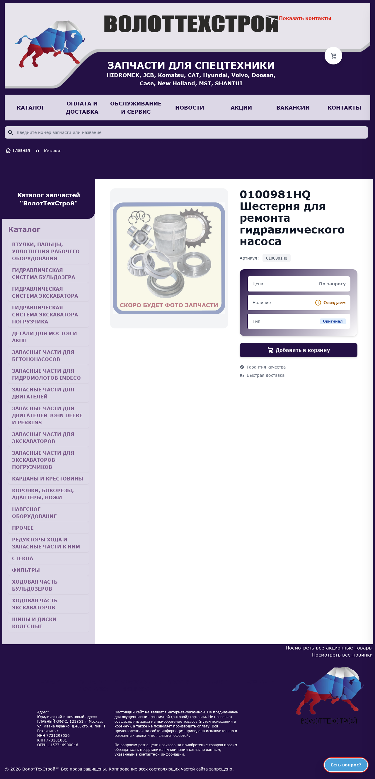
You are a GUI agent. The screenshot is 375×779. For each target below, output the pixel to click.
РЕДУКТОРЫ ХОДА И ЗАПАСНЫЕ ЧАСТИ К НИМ (46, 543)
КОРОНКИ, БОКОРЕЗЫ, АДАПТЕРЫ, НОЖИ (43, 493)
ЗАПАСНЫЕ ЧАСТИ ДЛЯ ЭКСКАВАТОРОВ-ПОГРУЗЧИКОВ (43, 460)
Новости (177, 681)
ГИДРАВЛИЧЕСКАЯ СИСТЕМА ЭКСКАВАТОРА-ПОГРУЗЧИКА (46, 314)
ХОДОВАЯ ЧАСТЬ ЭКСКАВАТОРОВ (34, 604)
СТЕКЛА (22, 558)
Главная (21, 150)
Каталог (52, 150)
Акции (219, 681)
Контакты (260, 681)
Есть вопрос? (346, 764)
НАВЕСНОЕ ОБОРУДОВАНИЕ (34, 512)
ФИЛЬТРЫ (26, 570)
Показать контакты (305, 18)
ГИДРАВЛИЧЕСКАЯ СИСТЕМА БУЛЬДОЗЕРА (43, 273)
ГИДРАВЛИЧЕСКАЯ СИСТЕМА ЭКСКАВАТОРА (45, 292)
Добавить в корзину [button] (303, 350)
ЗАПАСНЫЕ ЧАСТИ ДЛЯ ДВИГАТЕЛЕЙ (43, 393)
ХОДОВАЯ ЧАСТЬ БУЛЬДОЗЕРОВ (34, 585)
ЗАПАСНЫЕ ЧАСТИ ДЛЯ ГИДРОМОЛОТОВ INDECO (46, 374)
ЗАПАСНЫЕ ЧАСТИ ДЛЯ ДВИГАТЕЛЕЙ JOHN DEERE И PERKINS (47, 415)
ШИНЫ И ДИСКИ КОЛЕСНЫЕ (34, 622)
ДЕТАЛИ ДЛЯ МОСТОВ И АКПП (44, 336)
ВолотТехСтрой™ (40, 768)
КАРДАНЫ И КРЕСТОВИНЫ (47, 478)
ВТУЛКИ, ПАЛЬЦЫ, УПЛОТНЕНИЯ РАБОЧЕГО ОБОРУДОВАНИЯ (46, 251)
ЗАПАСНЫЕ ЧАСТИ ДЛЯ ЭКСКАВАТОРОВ (43, 437)
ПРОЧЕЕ (23, 528)
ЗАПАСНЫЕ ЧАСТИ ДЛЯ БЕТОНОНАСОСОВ (43, 355)
